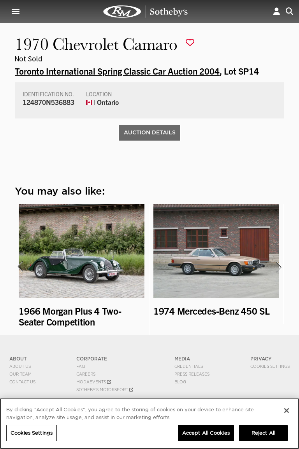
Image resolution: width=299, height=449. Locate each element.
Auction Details (150, 132)
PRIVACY (261, 359)
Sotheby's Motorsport (102, 389)
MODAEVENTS (91, 381)
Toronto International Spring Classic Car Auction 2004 (117, 70)
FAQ (80, 366)
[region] (149, 423)
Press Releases (191, 374)
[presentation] (20, 267)
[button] (276, 11)
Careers (85, 374)
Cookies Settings (270, 366)
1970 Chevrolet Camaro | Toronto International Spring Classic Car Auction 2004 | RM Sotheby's (145, 11)
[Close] (286, 410)
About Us (20, 366)
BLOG (180, 381)
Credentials (188, 366)
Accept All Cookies (206, 433)
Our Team (20, 374)
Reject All (263, 433)
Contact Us (22, 381)
